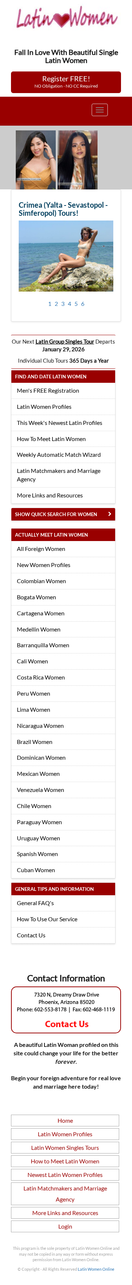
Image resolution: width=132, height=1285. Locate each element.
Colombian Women (41, 580)
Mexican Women (38, 773)
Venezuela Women (40, 789)
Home (65, 1120)
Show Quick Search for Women (56, 514)
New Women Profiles (43, 564)
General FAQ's (35, 902)
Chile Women (34, 805)
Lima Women (33, 709)
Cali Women (32, 661)
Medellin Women (38, 629)
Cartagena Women (41, 613)
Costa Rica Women (41, 677)
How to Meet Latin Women (65, 1161)
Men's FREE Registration (48, 390)
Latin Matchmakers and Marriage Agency (58, 474)
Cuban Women (36, 869)
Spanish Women (37, 853)
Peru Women (33, 693)
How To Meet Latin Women (51, 438)
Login (65, 1226)
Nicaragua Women (40, 725)
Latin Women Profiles (44, 406)
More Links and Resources (50, 495)
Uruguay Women (38, 837)
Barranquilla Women (43, 644)
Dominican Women (41, 757)
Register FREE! (66, 81)
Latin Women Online (96, 1269)
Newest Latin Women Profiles (65, 1174)
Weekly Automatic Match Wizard (59, 454)
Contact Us (31, 935)
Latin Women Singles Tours (65, 1147)
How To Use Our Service (47, 918)
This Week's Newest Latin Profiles (59, 422)
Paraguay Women (39, 821)
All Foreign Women (41, 548)
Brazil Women (34, 741)
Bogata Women (36, 596)
